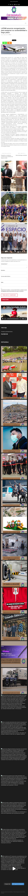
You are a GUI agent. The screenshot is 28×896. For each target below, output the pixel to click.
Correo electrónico (5, 276)
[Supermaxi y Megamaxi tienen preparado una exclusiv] (14, 761)
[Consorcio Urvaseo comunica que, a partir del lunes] (14, 681)
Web (2, 282)
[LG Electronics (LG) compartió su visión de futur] (14, 574)
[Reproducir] (2, 318)
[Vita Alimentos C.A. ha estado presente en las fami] (14, 547)
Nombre (3, 270)
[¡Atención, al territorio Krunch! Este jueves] (14, 600)
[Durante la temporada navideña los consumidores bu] (14, 842)
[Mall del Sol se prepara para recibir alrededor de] (14, 788)
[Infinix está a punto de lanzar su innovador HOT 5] (14, 654)
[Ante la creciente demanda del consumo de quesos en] (14, 734)
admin (2, 34)
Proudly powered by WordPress (7, 891)
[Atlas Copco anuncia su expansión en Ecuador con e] (14, 493)
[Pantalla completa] (25, 318)
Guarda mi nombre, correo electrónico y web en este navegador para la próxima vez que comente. (14, 290)
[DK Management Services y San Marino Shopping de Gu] (14, 520)
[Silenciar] (23, 318)
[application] (14, 312)
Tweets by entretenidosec (7, 331)
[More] (9, 42)
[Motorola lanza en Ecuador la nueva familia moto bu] (14, 708)
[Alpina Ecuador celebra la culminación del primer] (14, 815)
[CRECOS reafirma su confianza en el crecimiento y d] (14, 466)
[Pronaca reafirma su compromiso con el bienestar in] (14, 359)
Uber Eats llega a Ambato (21, 155)
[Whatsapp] (4, 42)
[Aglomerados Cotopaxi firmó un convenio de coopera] (14, 386)
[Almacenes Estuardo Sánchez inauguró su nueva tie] (14, 627)
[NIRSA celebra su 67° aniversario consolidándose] (14, 869)
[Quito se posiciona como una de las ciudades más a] (14, 413)
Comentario (4, 264)
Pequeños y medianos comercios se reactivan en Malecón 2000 (7, 157)
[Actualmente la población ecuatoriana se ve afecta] (14, 440)
